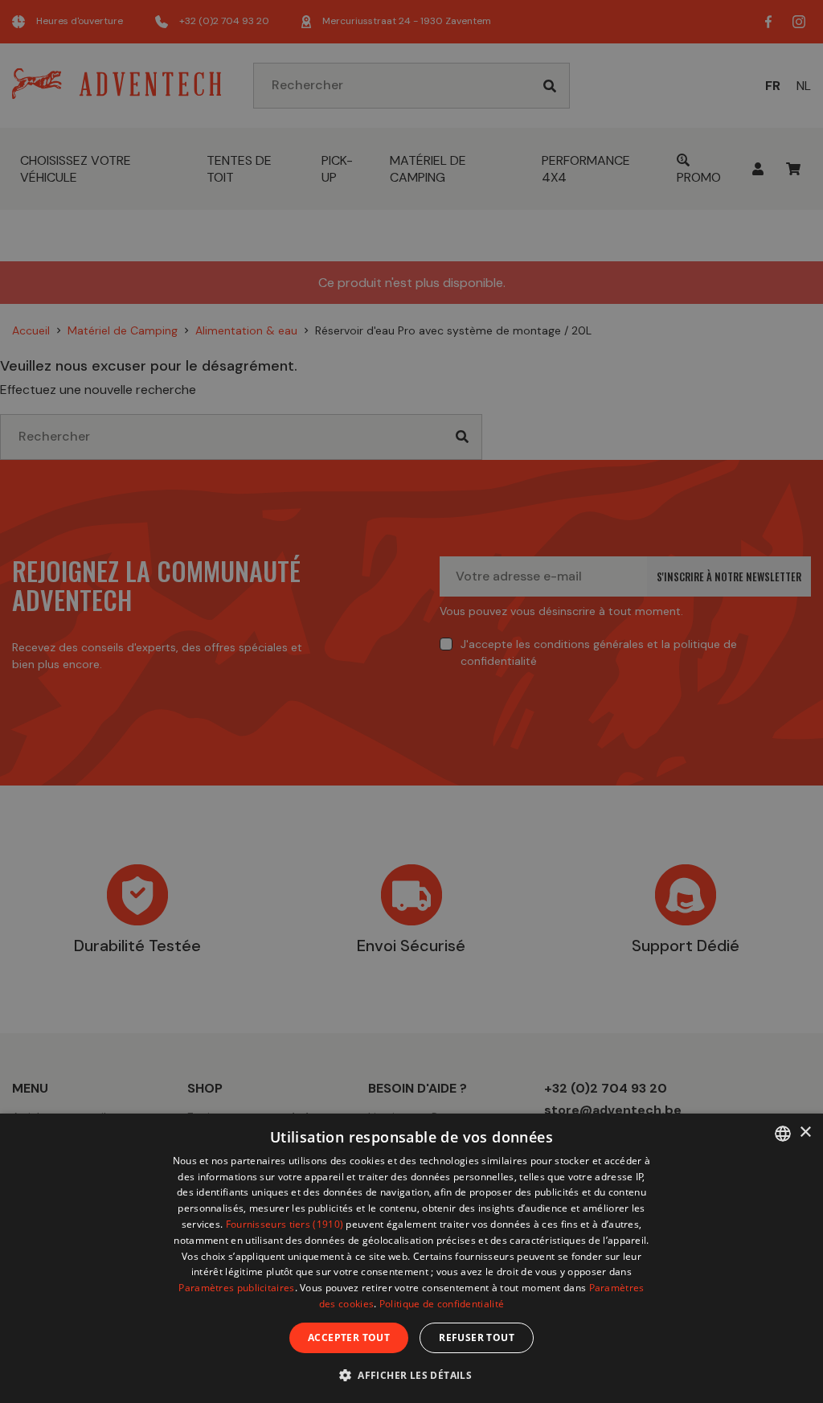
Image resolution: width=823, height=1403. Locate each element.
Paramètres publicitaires (236, 1287)
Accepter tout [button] (349, 1337)
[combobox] (783, 1134)
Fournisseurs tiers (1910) (285, 1224)
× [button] (805, 1132)
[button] (411, 1374)
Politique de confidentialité (441, 1304)
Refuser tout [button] (476, 1337)
